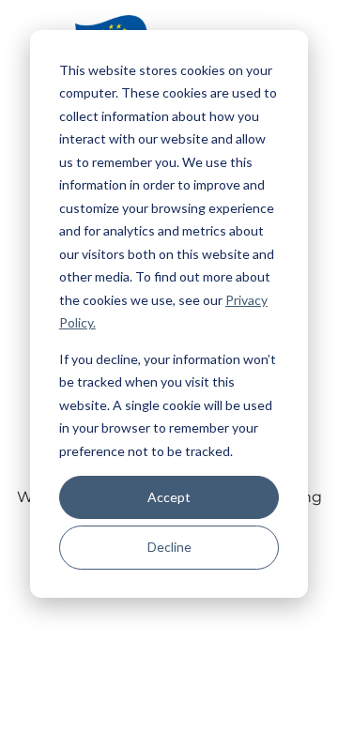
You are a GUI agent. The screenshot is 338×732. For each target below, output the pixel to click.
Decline (169, 547)
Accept (169, 497)
